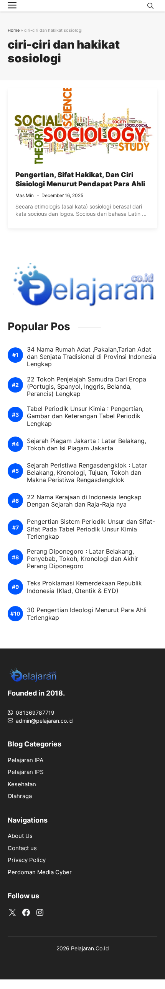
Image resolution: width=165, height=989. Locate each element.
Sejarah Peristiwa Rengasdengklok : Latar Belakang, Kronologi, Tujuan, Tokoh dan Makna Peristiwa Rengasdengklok (87, 473)
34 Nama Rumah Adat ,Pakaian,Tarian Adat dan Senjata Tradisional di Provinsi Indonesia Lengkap (91, 357)
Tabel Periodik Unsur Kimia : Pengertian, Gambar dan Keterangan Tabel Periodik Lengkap (85, 416)
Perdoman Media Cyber (40, 872)
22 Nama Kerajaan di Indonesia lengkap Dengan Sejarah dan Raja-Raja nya (84, 501)
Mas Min (24, 195)
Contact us (22, 848)
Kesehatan (22, 784)
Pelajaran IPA (25, 760)
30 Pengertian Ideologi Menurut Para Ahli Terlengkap (87, 613)
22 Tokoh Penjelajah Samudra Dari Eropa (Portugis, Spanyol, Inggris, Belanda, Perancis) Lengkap (86, 387)
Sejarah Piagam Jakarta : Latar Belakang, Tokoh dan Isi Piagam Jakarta (86, 444)
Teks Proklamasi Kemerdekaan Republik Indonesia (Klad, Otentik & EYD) (84, 587)
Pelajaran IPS (26, 772)
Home (14, 30)
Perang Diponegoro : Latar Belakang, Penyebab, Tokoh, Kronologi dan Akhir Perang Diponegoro (82, 559)
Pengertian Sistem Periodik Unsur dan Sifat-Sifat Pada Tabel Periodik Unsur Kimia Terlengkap (91, 529)
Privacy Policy (27, 860)
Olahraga (20, 796)
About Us (20, 835)
